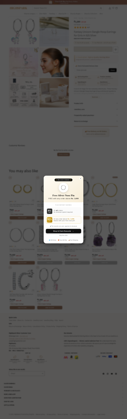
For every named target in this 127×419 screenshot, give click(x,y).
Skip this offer (63, 235)
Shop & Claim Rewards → (63, 231)
